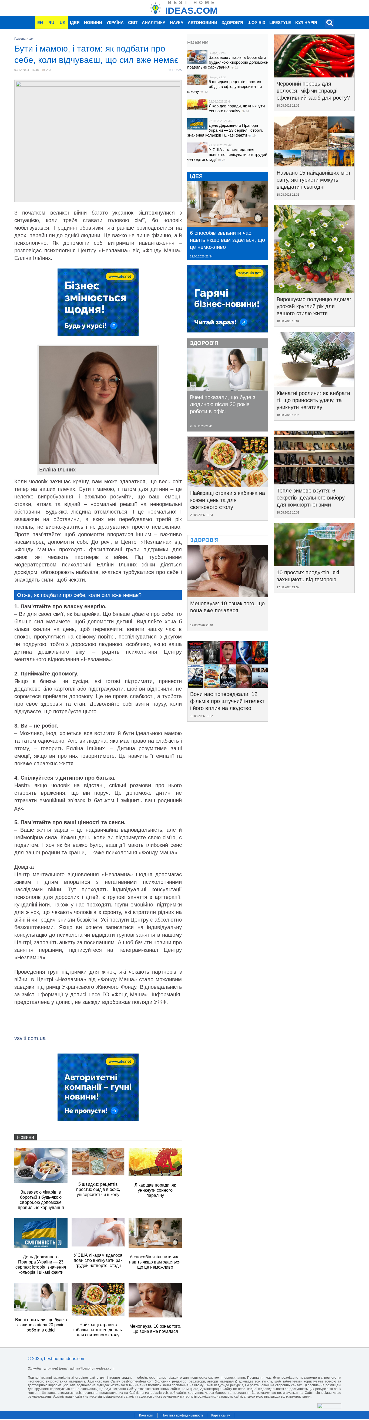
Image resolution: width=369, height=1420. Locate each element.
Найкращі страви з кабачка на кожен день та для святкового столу (227, 500)
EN (40, 22)
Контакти (146, 1415)
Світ (132, 22)
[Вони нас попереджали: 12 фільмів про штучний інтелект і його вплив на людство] (227, 686)
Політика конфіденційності (182, 1415)
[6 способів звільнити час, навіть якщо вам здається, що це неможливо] (227, 225)
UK (63, 22)
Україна (115, 22)
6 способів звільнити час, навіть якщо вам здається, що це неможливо (227, 240)
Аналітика (154, 22)
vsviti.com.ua (30, 1038)
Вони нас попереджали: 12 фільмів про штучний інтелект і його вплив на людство (227, 701)
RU (51, 22)
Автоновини (202, 22)
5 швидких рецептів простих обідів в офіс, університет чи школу (224, 86)
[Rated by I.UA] (329, 1407)
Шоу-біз (256, 22)
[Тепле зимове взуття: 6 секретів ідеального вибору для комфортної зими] (314, 482)
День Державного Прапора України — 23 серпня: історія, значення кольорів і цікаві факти (225, 130)
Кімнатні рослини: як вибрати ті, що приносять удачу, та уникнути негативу (313, 400)
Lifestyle (280, 22)
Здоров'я (232, 22)
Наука (176, 22)
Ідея (75, 22)
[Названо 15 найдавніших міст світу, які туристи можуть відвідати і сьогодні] (314, 165)
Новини (93, 22)
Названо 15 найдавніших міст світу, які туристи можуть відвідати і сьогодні (314, 180)
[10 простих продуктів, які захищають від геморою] (314, 564)
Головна (19, 38)
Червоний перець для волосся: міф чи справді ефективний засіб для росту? (313, 91)
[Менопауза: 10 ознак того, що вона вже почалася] (227, 595)
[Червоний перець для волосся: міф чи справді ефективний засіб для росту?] (314, 76)
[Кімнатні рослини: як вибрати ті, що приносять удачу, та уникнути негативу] (314, 385)
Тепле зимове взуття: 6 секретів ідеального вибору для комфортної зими (311, 498)
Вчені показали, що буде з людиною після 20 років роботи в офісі (222, 404)
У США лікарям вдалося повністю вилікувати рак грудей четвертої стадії (227, 154)
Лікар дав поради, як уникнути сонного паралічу (237, 108)
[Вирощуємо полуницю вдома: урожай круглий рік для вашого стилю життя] (314, 291)
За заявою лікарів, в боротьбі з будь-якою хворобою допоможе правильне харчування (227, 62)
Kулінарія (306, 22)
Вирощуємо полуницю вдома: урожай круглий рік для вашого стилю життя (314, 306)
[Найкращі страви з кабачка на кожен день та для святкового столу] (227, 485)
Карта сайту (220, 1415)
